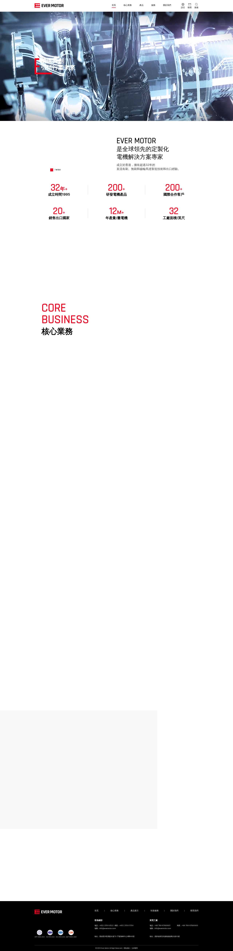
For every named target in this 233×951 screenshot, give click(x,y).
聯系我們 (194, 910)
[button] (196, 698)
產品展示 (135, 910)
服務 (153, 5)
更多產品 (116, 703)
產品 (141, 5)
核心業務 (128, 5)
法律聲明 (135, 948)
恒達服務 (155, 910)
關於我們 (167, 5)
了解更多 (57, 170)
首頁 (114, 5)
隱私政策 (127, 948)
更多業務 (116, 630)
